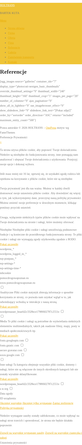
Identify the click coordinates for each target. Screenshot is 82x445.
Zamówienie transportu (21, 57)
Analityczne (6, 292)
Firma (11, 33)
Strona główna (16, 28)
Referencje (14, 47)
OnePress (51, 127)
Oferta (11, 37)
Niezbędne (6, 229)
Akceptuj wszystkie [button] (11, 403)
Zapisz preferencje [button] (63, 403)
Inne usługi (6, 364)
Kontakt (12, 61)
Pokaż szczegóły (9, 244)
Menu (3, 20)
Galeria (12, 52)
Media (3, 321)
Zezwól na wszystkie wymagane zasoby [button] (22, 432)
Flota (11, 42)
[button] (41, 442)
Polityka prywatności (12, 407)
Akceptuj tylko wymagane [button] (37, 403)
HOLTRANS (7, 5)
